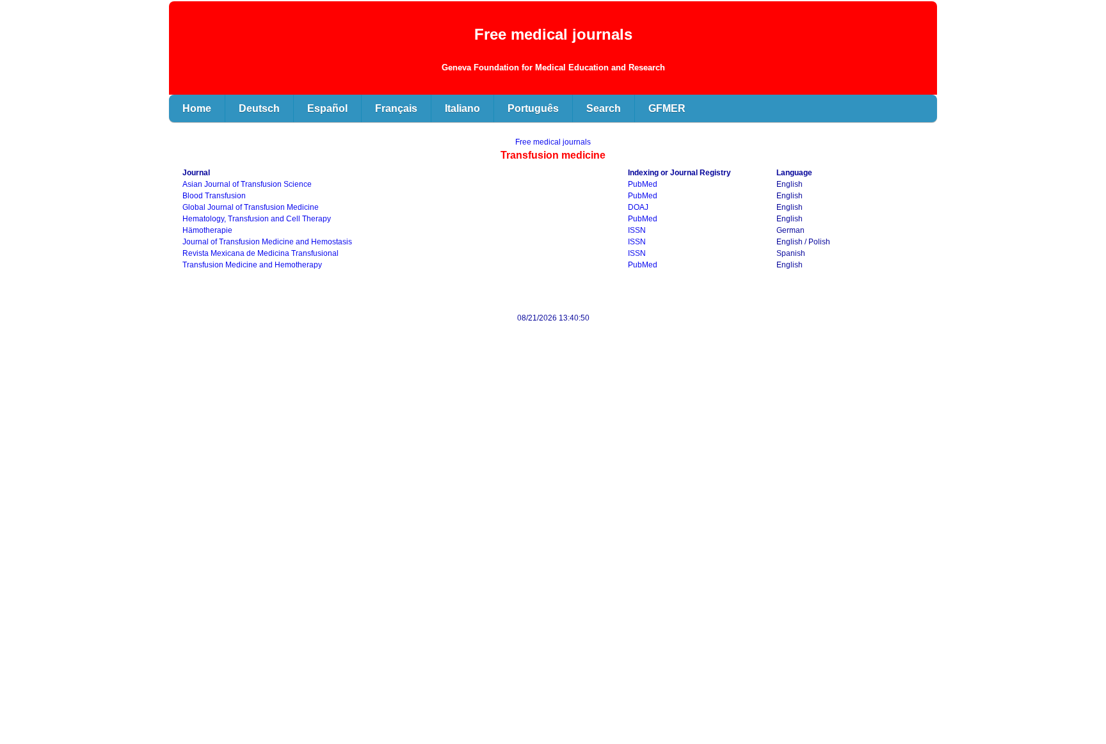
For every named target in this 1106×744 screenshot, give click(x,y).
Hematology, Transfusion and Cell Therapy (256, 218)
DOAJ (638, 207)
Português (533, 108)
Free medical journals (553, 142)
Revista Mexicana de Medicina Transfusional (260, 253)
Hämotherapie (207, 230)
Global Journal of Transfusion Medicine (250, 207)
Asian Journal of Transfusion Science (247, 184)
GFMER (666, 108)
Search (603, 108)
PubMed (642, 184)
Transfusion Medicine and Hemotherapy (252, 264)
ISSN (637, 230)
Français (396, 108)
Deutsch (259, 108)
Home (196, 108)
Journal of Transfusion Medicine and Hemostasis (267, 241)
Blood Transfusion (214, 195)
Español (327, 108)
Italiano (462, 108)
